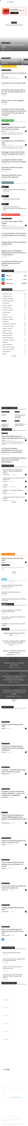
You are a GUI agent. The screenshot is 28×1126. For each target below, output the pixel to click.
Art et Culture (4, 433)
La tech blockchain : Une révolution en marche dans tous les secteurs (14, 234)
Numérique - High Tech (6, 218)
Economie (17, 411)
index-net (4, 131)
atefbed (3, 562)
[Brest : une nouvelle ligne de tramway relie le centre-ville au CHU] (14, 921)
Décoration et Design (4, 187)
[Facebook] (10, 1108)
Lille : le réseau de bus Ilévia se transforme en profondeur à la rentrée (13, 864)
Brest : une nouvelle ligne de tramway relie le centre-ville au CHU (13, 931)
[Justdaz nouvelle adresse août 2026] (14, 899)
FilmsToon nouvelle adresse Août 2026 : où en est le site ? (14, 842)
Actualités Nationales (6, 70)
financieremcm (5, 77)
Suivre (24, 279)
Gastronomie (4, 812)
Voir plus (4, 981)
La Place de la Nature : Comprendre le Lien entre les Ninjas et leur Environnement (12, 450)
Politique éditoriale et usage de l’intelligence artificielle (14, 1124)
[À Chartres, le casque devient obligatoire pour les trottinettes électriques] (11, 58)
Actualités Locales (6, 58)
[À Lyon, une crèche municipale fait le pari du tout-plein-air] (14, 878)
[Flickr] (13, 1108)
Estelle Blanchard (11, 654)
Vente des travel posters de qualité (11, 199)
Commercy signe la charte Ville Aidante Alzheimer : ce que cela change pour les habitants (12, 471)
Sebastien (11, 644)
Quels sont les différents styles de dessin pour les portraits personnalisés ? (14, 460)
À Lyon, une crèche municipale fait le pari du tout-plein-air (14, 887)
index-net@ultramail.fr (16, 1097)
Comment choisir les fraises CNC (14, 83)
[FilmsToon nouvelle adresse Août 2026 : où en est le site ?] (14, 832)
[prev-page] (2, 118)
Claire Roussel (6, 474)
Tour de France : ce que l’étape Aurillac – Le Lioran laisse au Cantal (13, 578)
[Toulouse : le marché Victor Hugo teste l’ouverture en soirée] (14, 692)
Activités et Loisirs (6, 42)
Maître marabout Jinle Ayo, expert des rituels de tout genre (14, 128)
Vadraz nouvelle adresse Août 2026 (14, 25)
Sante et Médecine (5, 788)
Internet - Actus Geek (6, 838)
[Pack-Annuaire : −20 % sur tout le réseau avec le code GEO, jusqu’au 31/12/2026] (14, 11)
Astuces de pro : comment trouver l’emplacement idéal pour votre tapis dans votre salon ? (14, 208)
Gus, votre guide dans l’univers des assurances (20, 416)
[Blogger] (6, 1108)
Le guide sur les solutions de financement (5, 425)
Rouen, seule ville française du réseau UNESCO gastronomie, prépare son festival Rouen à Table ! (14, 818)
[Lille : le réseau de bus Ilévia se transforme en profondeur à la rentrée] (14, 854)
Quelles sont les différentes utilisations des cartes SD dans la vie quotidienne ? (14, 253)
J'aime (25, 275)
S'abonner (23, 283)
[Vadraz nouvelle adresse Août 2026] (14, 39)
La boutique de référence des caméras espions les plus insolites (12, 263)
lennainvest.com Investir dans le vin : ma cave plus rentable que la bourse (13, 92)
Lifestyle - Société (5, 124)
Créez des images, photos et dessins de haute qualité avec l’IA (14, 437)
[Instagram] (17, 1108)
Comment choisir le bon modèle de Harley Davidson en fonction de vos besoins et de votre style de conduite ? (14, 112)
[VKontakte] (21, 1108)
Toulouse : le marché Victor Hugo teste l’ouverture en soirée (13, 771)
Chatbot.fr (4, 415)
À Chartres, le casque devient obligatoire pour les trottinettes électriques (13, 748)
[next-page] (3, 118)
